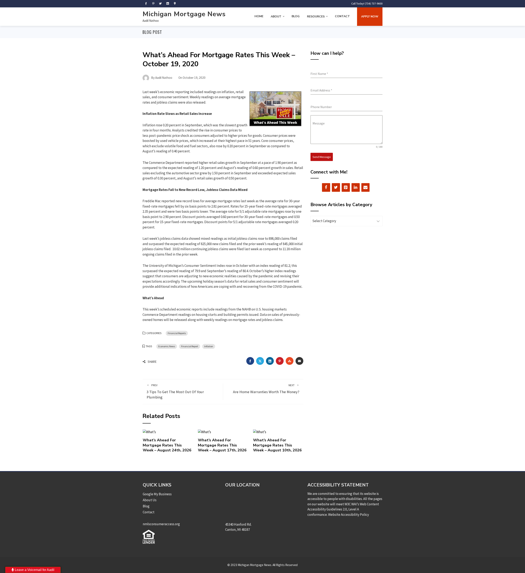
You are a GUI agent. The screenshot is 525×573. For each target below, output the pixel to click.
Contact (342, 16)
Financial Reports (177, 333)
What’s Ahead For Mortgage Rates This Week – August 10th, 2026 (277, 445)
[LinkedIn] (356, 187)
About (276, 16)
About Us (149, 500)
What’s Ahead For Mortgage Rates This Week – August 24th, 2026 (167, 445)
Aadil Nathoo (151, 21)
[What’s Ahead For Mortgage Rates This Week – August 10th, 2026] (259, 431)
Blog (296, 16)
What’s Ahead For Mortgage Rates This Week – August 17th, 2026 (222, 445)
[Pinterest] (346, 187)
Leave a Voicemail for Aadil (34, 570)
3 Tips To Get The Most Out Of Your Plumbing (175, 392)
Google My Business (157, 494)
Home (259, 16)
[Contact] (365, 187)
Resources (316, 16)
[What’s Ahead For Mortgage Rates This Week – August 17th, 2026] (204, 431)
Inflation (208, 346)
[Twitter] (336, 187)
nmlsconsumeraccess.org (161, 524)
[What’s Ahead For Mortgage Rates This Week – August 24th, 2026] (149, 431)
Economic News (166, 346)
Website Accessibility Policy (348, 514)
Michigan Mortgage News (184, 14)
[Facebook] (326, 187)
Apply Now (369, 16)
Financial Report (189, 346)
